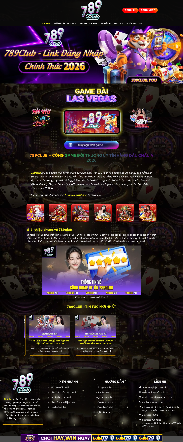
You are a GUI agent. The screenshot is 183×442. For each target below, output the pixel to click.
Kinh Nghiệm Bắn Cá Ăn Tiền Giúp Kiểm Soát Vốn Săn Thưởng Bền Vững (68, 343)
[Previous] (26, 337)
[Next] (157, 337)
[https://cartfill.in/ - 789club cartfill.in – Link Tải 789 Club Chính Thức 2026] (91, 10)
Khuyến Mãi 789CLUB (111, 23)
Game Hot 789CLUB (87, 23)
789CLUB (45, 23)
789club (36, 172)
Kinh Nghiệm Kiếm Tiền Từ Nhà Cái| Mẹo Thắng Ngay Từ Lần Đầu (118, 342)
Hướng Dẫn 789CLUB (64, 23)
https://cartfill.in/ (75, 194)
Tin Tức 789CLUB (133, 23)
